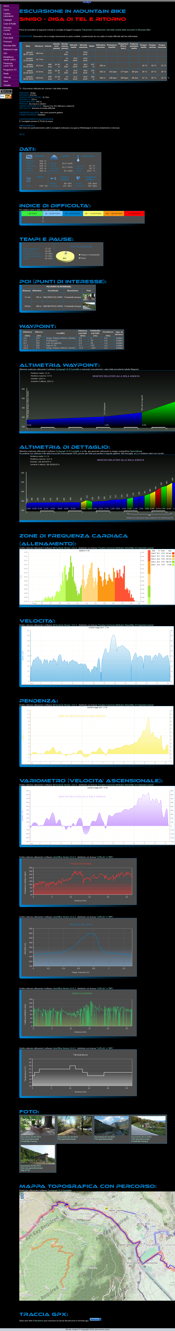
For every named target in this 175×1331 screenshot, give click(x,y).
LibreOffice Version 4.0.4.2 (64, 857)
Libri (5, 53)
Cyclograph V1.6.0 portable (67, 369)
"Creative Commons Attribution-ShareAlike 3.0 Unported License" (126, 548)
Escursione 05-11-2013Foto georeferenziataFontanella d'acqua (141, 1139)
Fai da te (7, 34)
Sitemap (7, 77)
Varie (5, 81)
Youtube (7, 85)
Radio (6, 73)
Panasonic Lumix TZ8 (8, 64)
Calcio (6, 10)
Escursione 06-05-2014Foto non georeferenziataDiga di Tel (32, 1168)
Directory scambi (7, 28)
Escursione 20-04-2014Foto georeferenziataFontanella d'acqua (31, 1139)
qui (58, 210)
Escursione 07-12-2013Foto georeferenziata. (104, 1139)
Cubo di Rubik (9, 24)
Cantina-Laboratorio (8, 14)
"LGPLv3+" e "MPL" (105, 857)
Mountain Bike (9, 45)
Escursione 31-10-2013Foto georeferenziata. (68, 1139)
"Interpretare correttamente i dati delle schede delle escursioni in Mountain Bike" (116, 30)
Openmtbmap (136, 451)
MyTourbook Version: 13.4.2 (65, 548)
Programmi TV (10, 70)
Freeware (7, 41)
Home (6, 6)
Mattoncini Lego (10, 49)
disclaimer (38, 1321)
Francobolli (8, 38)
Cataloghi (7, 20)
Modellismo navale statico (9, 58)
